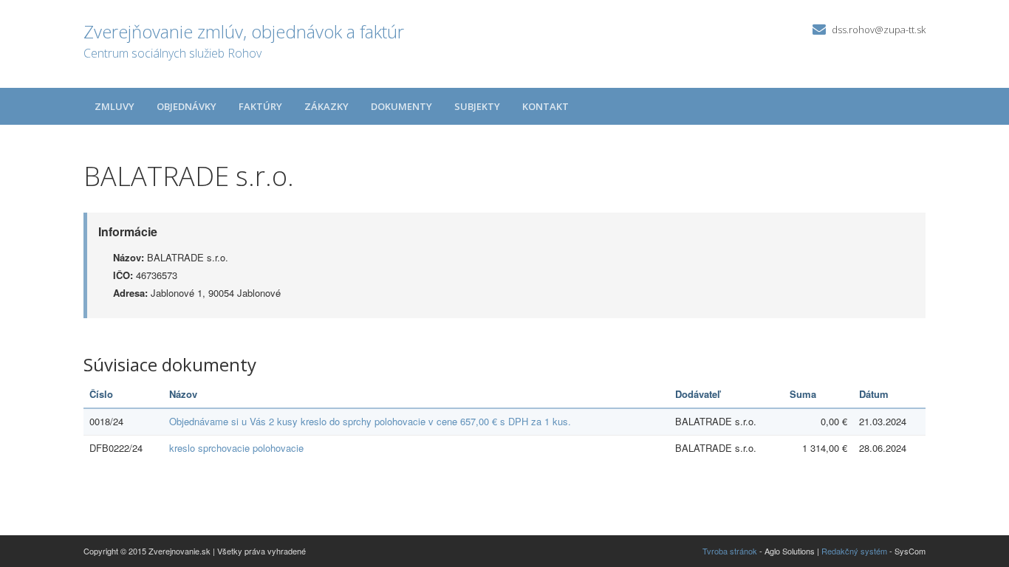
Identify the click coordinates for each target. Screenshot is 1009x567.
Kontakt (545, 106)
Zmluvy (114, 106)
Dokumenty (401, 106)
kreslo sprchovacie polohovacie (236, 448)
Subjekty (477, 106)
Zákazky (326, 106)
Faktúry (260, 106)
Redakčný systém (854, 551)
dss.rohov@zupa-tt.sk (879, 29)
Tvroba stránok (729, 551)
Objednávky (186, 106)
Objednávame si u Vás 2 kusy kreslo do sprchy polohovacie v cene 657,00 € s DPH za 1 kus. (370, 421)
